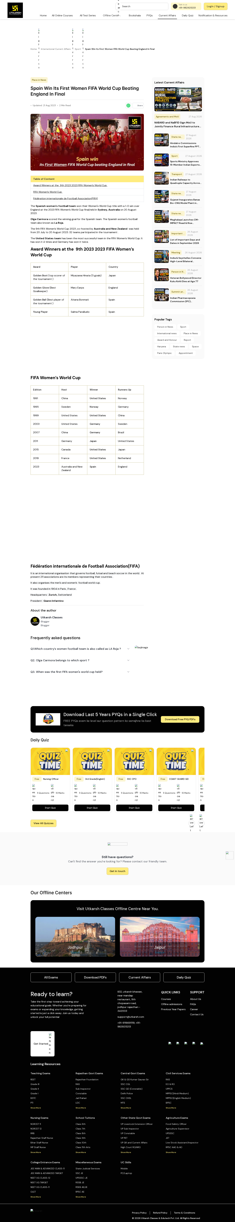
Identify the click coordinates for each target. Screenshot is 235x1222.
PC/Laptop (126, 1173)
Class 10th (81, 1142)
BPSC (168, 1102)
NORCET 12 (36, 1128)
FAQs (193, 1004)
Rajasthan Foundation (87, 1079)
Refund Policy (160, 1212)
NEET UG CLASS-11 (40, 1187)
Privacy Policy (139, 1212)
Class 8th (81, 1133)
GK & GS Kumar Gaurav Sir (135, 1079)
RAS (78, 1084)
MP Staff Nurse (38, 1147)
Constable (81, 1093)
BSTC (33, 1098)
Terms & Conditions (184, 1212)
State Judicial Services (88, 1168)
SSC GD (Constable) (131, 1088)
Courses (166, 999)
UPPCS (169, 1088)
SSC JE (79, 1173)
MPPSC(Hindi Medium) (177, 1093)
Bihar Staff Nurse (39, 1142)
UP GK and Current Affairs (134, 1142)
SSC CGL (125, 1084)
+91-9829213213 (187, 7)
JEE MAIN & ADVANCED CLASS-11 (48, 1168)
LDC (78, 1102)
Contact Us (197, 1014)
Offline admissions (171, 1004)
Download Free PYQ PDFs (180, 719)
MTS (123, 1102)
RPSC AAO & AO (174, 1147)
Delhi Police (127, 1093)
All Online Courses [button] (62, 15)
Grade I (34, 1093)
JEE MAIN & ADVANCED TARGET (47, 1173)
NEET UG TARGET (39, 1182)
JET (167, 1137)
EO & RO (170, 1084)
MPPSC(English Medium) (178, 1098)
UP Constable (128, 1133)
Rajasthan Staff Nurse (42, 1137)
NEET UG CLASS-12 (40, 1177)
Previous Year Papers (173, 1009)
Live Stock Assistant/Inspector (182, 1142)
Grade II (35, 1088)
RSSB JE (80, 1182)
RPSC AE (80, 1191)
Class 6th (81, 1124)
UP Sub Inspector (130, 1128)
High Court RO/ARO (131, 1147)
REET (33, 1079)
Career (194, 1009)
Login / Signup (215, 6)
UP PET (124, 1137)
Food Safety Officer (176, 1124)
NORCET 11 (36, 1124)
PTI (32, 1102)
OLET (33, 1191)
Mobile (124, 1168)
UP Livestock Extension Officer (137, 1124)
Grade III (35, 1084)
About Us (195, 999)
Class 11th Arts (83, 1147)
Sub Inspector (83, 1088)
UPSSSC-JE (82, 1177)
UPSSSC (170, 1133)
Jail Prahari (81, 1098)
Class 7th (80, 1128)
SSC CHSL (126, 1098)
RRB (33, 1133)
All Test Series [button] (88, 15)
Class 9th (81, 1137)
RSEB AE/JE (81, 1187)
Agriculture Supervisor (177, 1128)
